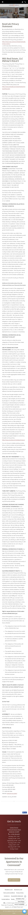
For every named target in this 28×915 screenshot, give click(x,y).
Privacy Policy (20, 892)
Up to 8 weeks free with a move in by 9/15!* (14, 912)
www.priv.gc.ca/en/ (12, 793)
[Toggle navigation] (2, 2)
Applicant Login (18, 889)
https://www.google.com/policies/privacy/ (13, 440)
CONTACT (15, 880)
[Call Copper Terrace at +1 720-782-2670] (25, 2)
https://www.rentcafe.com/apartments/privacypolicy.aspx (13, 87)
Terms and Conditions (9, 892)
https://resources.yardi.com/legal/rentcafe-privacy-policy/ (14, 43)
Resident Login (9, 889)
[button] (23, 2)
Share (25, 812)
